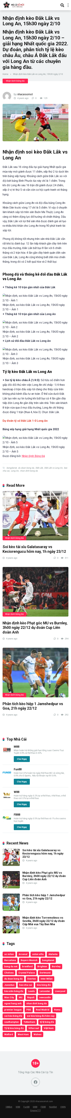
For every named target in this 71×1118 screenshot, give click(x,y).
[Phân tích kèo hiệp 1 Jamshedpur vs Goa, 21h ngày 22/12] (35, 672)
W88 (16, 792)
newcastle (45, 997)
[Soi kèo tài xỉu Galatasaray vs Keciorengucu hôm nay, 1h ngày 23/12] (35, 515)
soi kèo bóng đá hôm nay (40, 1015)
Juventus (9, 984)
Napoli (30, 997)
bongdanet (12, 468)
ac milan (9, 954)
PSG (28, 1009)
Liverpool (60, 991)
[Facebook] (35, 1082)
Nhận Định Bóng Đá (15, 81)
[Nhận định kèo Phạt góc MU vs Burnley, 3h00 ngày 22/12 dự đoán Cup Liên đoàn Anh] (35, 592)
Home (5, 74)
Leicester (45, 991)
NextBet (53, 1107)
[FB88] (7, 821)
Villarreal (33, 1028)
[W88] (7, 798)
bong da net (10, 966)
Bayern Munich (29, 960)
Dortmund (45, 972)
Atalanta (53, 954)
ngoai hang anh (13, 1003)
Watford (8, 1034)
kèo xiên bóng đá (13, 991)
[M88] (7, 753)
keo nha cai (25, 984)
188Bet (8, 1107)
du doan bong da (26, 468)
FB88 (17, 814)
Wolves (38, 1034)
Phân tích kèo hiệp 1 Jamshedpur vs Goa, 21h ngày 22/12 (33, 706)
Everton (31, 978)
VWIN (63, 1107)
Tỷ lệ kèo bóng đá (14, 1028)
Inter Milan (47, 978)
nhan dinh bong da (29, 471)
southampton (11, 1021)
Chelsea (9, 972)
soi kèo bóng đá (13, 1015)
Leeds (31, 991)
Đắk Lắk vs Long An (53, 468)
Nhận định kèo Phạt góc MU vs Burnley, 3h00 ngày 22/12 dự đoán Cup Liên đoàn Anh (35, 627)
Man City (9, 997)
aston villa (38, 954)
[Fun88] (7, 776)
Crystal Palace (26, 972)
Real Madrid (42, 1009)
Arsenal (23, 954)
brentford (27, 966)
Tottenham (29, 1021)
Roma (57, 1009)
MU (20, 997)
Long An (15, 471)
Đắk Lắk (39, 468)
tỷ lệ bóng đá (47, 1021)
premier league (13, 1009)
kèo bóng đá (44, 984)
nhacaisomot (25, 94)
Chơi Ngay (22, 759)
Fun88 (18, 769)
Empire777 (35, 1110)
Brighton (42, 966)
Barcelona (10, 960)
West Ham (23, 1034)
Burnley (56, 966)
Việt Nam (49, 1028)
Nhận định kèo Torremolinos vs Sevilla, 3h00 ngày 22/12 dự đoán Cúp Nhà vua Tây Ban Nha (43, 921)
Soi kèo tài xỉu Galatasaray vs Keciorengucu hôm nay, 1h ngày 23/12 (34, 549)
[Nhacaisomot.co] (14, 5)
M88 (16, 746)
